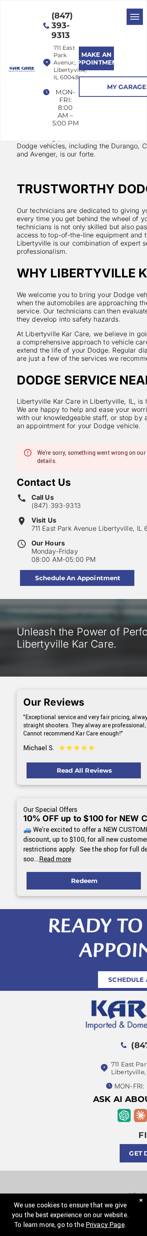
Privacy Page (105, 1224)
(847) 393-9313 (56, 505)
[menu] (135, 17)
